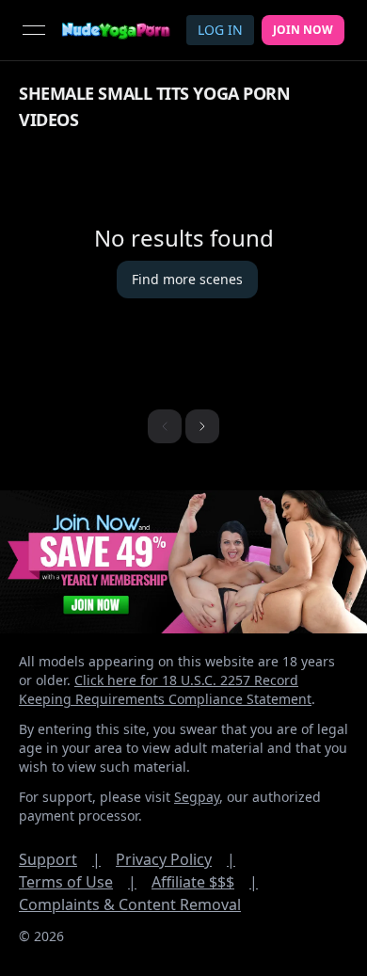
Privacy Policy (175, 859)
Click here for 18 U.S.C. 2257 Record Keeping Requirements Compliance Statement (165, 689)
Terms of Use (77, 882)
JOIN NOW (303, 30)
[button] (202, 426)
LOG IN (220, 30)
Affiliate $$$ (205, 882)
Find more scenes (187, 279)
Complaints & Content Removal (130, 904)
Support (60, 859)
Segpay (196, 797)
